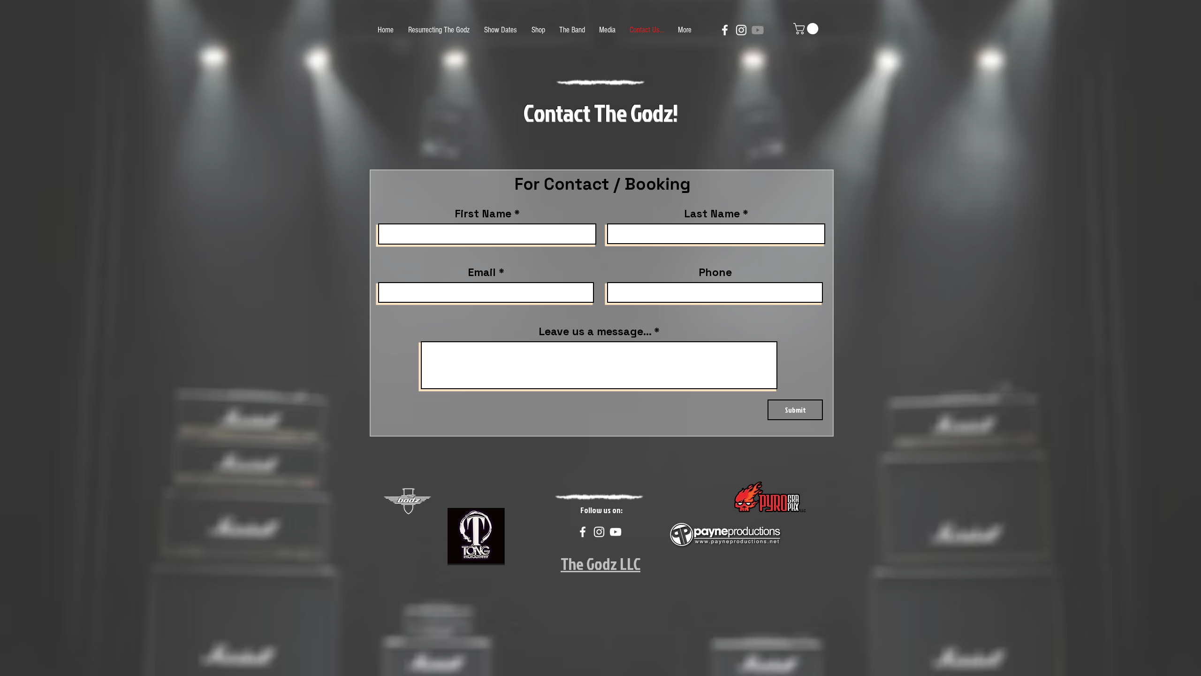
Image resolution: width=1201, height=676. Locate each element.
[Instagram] (741, 30)
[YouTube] (615, 532)
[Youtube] (758, 30)
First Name (483, 213)
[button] (807, 28)
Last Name (712, 213)
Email (482, 272)
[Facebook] (725, 30)
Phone (715, 272)
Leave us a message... (595, 331)
